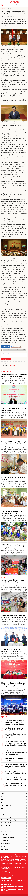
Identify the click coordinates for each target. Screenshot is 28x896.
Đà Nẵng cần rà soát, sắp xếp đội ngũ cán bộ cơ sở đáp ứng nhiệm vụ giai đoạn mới (15, 735)
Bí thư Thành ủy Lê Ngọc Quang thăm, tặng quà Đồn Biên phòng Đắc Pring (16, 772)
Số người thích (12, 365)
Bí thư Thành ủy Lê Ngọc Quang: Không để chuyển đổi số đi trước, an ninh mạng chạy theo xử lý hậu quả (15, 722)
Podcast (3, 846)
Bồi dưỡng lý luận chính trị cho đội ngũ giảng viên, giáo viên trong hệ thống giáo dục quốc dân (16, 766)
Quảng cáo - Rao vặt (6, 831)
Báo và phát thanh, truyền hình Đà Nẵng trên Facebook (13, 887)
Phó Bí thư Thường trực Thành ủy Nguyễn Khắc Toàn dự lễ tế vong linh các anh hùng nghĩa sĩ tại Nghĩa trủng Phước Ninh (15, 744)
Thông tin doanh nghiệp (7, 828)
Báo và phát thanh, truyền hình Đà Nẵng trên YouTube (13, 890)
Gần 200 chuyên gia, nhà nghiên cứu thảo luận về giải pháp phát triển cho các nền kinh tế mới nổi (13, 685)
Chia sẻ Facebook (6, 346)
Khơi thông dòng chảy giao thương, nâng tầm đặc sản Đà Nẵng (12, 581)
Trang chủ (3, 8)
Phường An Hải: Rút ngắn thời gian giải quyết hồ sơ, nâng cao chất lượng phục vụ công (13, 444)
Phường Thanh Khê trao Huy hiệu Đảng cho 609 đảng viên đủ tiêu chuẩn (14, 375)
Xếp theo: (2, 365)
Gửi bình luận (6, 359)
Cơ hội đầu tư (4, 840)
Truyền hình (4, 834)
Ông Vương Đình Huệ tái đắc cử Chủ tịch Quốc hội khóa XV (14, 349)
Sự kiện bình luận (5, 843)
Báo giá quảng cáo (6, 877)
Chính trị (12, 4)
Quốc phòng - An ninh (6, 823)
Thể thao (3, 811)
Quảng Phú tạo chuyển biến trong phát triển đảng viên (14, 409)
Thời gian (6, 365)
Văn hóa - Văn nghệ (6, 805)
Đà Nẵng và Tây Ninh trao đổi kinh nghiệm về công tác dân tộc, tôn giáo (15, 778)
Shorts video (4, 849)
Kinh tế (21, 4)
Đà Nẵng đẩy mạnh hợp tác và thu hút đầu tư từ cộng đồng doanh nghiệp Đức (14, 616)
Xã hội (17, 4)
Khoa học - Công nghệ (6, 817)
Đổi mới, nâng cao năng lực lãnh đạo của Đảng (13, 478)
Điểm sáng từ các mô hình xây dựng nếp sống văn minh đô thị (12, 512)
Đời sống (3, 808)
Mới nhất (7, 4)
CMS (12, 894)
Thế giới (3, 814)
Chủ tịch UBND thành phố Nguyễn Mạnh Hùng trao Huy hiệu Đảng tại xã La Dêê (16, 785)
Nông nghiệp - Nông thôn (7, 837)
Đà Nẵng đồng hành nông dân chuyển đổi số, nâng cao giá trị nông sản (13, 650)
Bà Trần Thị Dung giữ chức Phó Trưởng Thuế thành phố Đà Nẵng (14, 729)
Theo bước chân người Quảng (8, 820)
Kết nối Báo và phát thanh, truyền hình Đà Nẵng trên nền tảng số (13, 881)
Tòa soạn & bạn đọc (6, 825)
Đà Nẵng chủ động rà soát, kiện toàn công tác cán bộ (15, 759)
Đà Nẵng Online (7, 884)
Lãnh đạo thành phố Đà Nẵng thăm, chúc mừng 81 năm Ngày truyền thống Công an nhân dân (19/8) (16, 752)
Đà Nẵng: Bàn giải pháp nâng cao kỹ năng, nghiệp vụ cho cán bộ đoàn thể (13, 546)
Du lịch (2, 802)
